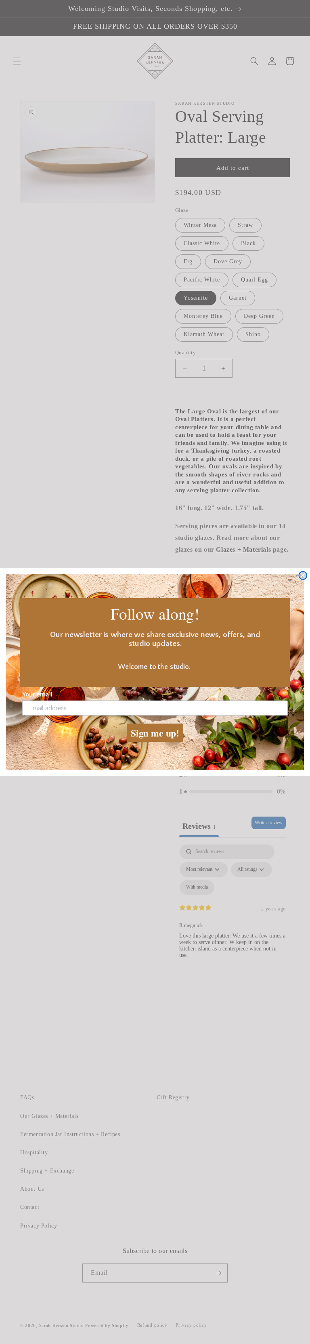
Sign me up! (155, 732)
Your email (37, 694)
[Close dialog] (303, 575)
